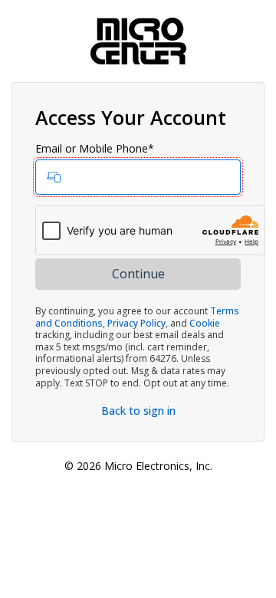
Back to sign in (138, 410)
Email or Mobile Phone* (94, 149)
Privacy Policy (136, 323)
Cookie (204, 323)
